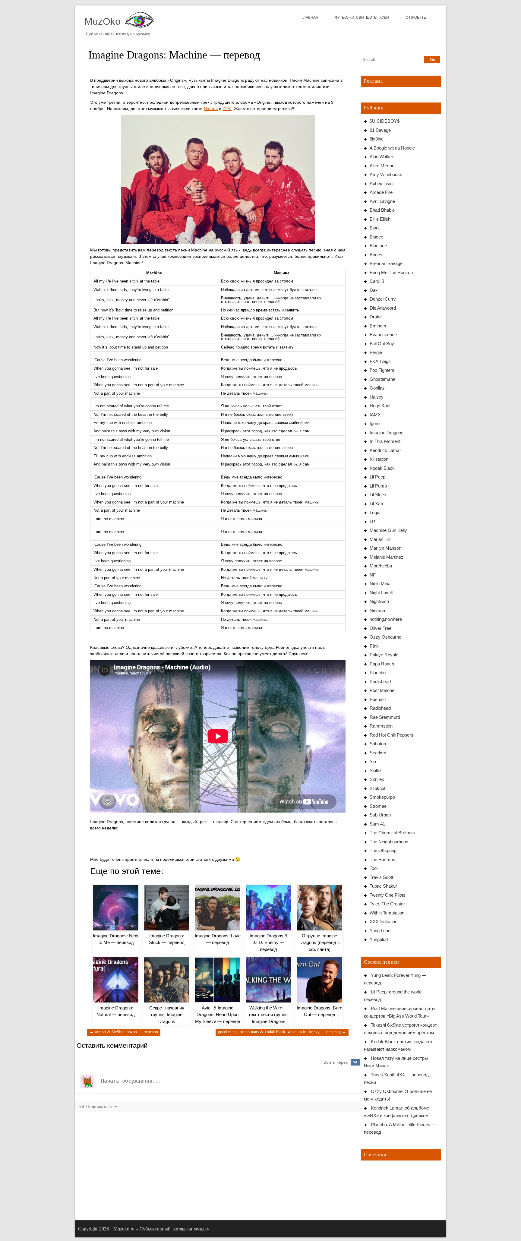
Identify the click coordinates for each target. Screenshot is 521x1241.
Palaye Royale (384, 654)
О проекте (416, 17)
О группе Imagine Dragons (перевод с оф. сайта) (319, 942)
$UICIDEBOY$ (384, 121)
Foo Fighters (382, 370)
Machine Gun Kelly (388, 530)
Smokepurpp (382, 797)
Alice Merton (382, 165)
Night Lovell (381, 592)
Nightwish (379, 601)
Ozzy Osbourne (385, 636)
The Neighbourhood (389, 841)
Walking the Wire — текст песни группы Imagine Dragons (268, 1014)
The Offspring (383, 850)
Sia (373, 761)
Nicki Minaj (380, 583)
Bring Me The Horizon (391, 272)
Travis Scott (381, 877)
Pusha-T (378, 699)
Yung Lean (380, 930)
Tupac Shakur (383, 886)
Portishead (380, 681)
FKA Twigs (380, 361)
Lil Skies (378, 494)
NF (373, 574)
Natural (211, 108)
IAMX (375, 414)
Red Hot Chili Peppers (391, 734)
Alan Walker (381, 156)
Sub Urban (380, 814)
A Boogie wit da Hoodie (392, 147)
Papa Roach (382, 663)
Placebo (378, 672)
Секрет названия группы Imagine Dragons (166, 1014)
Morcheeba (381, 565)
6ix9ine (377, 138)
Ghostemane (382, 379)
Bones (376, 254)
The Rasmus (382, 859)
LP (372, 521)
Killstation (379, 459)
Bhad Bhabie (382, 210)
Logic (375, 512)
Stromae (378, 806)
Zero (227, 108)
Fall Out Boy (382, 343)
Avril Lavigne (382, 201)
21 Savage (380, 130)
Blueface (378, 245)
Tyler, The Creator (387, 903)
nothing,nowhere (386, 619)
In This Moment (385, 441)
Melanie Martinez (386, 557)
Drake (376, 316)
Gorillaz (377, 387)
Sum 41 (377, 823)
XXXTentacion (383, 921)
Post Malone (382, 690)
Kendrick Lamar (385, 450)
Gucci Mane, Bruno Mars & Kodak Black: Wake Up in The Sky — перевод (282, 1032)
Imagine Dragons (386, 432)
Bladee (376, 236)
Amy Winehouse (386, 174)
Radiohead (380, 708)
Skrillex (377, 779)
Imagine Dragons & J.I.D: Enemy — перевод (269, 942)
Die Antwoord (383, 308)
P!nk (374, 646)
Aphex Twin (381, 183)
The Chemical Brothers (392, 832)
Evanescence (383, 334)
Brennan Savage (386, 263)
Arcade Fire (381, 192)
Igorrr (375, 423)
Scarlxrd (378, 752)
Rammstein (381, 725)
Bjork (375, 227)
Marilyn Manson (385, 548)
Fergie (376, 352)
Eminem (378, 325)
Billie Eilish (380, 219)
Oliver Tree (380, 628)
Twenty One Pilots (388, 895)
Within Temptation (387, 912)
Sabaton (378, 743)
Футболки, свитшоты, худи (362, 17)
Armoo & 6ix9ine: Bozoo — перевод (124, 1032)
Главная (310, 17)
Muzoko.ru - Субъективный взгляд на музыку (161, 1228)
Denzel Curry (383, 299)
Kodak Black (382, 468)
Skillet (375, 770)
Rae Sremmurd (385, 717)
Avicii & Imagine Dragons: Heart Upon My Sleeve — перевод (217, 1014)
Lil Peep (377, 476)
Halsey (377, 396)
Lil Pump (378, 485)
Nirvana (377, 610)
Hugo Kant (380, 405)
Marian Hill (380, 539)
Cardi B (377, 281)
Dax (374, 290)
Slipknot (377, 788)
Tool (373, 868)
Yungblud (379, 939)
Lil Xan (376, 503)
